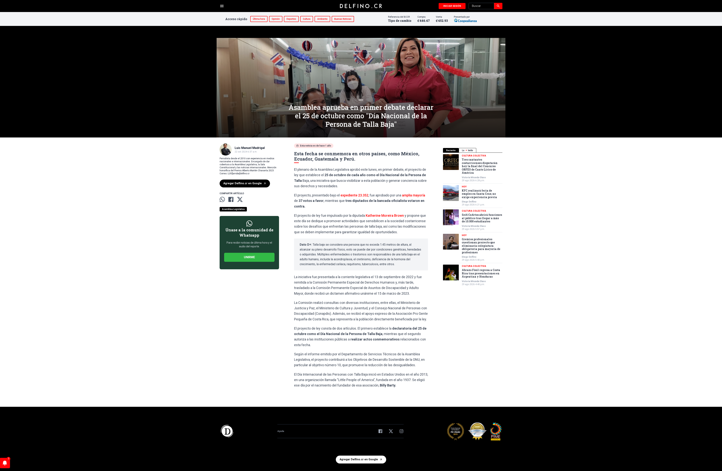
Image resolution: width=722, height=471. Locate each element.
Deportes (291, 19)
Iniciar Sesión (452, 6)
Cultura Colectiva (474, 155)
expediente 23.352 (354, 195)
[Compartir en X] (240, 199)
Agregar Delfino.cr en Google (242, 183)
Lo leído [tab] (467, 150)
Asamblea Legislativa (233, 209)
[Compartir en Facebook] (231, 199)
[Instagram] (401, 431)
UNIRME (249, 257)
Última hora (259, 19)
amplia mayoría (413, 195)
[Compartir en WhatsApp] (222, 199)
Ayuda (280, 431)
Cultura (306, 19)
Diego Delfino (469, 201)
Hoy (361, 100)
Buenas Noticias (342, 19)
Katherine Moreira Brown (385, 215)
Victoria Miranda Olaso (474, 177)
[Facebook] (380, 431)
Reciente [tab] (451, 150)
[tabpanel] (472, 220)
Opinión (276, 19)
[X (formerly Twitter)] (391, 431)
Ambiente (322, 19)
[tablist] (472, 150)
